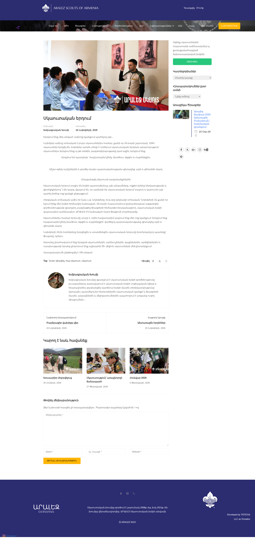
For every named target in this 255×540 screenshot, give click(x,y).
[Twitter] (159, 261)
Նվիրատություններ (160, 26)
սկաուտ (86, 260)
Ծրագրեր (80, 26)
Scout (51, 260)
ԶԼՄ (141, 26)
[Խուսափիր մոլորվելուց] (62, 360)
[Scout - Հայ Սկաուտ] (19, 26)
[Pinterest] (166, 261)
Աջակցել (192, 61)
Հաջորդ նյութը (156, 317)
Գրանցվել (189, 8)
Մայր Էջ (53, 26)
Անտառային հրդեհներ (151, 323)
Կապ (191, 26)
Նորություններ (100, 26)
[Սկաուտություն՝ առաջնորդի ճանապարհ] (106, 360)
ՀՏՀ (180, 26)
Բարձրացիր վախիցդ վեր (62, 323)
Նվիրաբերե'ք (229, 25)
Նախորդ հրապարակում (61, 317)
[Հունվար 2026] (149, 360)
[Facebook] (153, 261)
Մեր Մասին (207, 26)
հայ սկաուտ (73, 260)
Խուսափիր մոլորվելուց (57, 378)
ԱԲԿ (66, 26)
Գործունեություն (124, 26)
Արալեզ (60, 260)
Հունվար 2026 (138, 378)
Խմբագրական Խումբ (56, 129)
